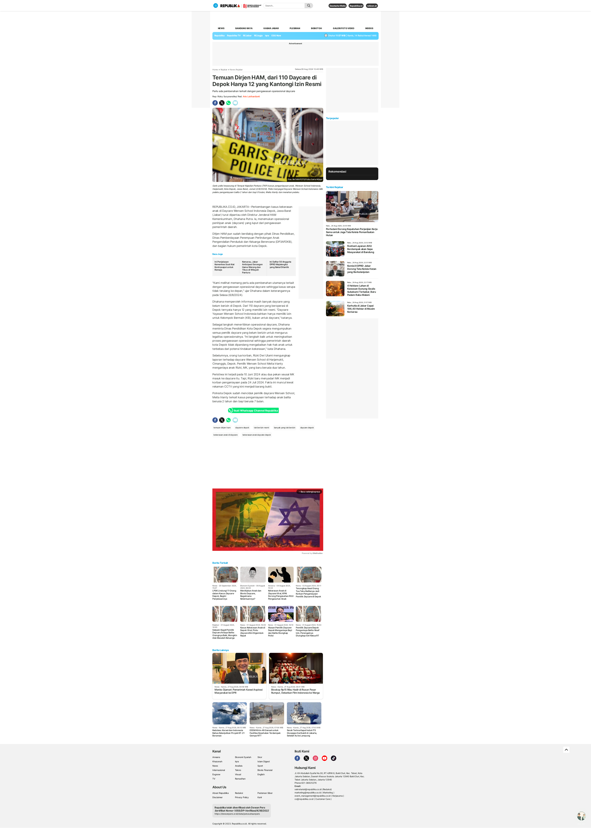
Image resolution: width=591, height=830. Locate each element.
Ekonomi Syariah (243, 757)
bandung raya (243, 28)
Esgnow (216, 774)
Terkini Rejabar (334, 187)
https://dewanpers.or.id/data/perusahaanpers (237, 813)
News (215, 765)
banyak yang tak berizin (284, 427)
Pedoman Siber (264, 793)
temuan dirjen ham (221, 427)
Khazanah (217, 761)
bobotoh (316, 28)
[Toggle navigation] (215, 5)
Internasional (218, 770)
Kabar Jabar (271, 28)
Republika (219, 35)
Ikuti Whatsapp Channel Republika (256, 410)
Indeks (369, 28)
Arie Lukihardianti (251, 96)
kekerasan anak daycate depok (257, 435)
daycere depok (242, 427)
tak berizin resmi (261, 427)
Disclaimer (217, 797)
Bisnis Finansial (264, 770)
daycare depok (307, 427)
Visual (238, 774)
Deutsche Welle (338, 5)
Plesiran (295, 28)
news (221, 28)
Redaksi (239, 793)
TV (213, 778)
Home (215, 69)
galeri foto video (343, 28)
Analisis (239, 765)
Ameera (216, 757)
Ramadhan (240, 778)
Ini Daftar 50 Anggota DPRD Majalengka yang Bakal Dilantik (280, 264)
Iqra (237, 761)
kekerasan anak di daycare (225, 435)
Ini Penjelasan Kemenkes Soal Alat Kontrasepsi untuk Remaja (224, 265)
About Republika (220, 793)
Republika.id (356, 5)
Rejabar (224, 69)
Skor (259, 757)
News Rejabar (236, 69)
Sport (260, 765)
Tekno (238, 770)
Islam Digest (263, 761)
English (261, 774)
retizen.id (372, 5)
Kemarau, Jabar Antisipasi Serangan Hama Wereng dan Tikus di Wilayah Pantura (252, 267)
